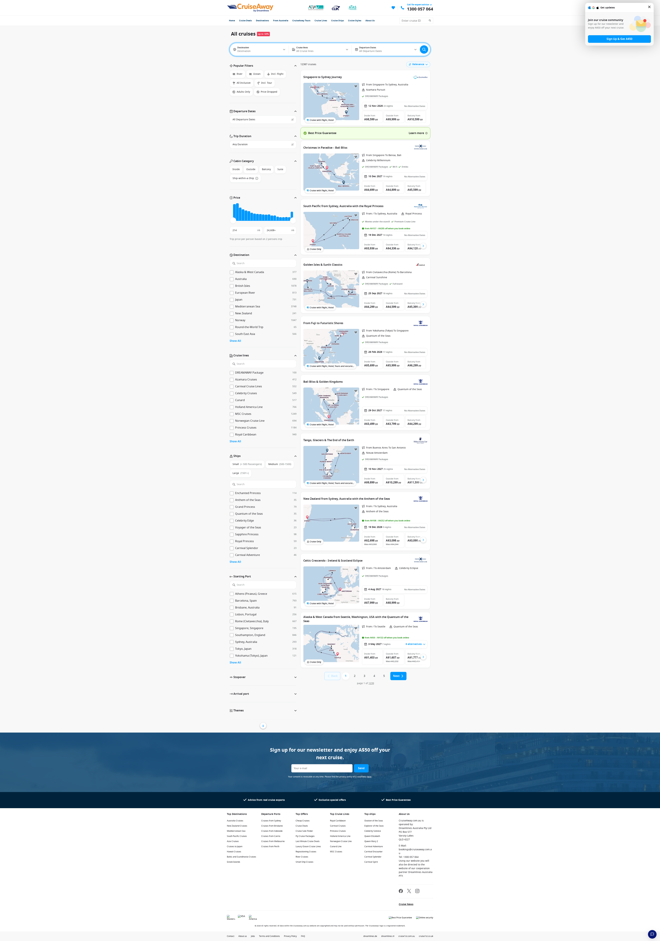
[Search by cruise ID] (431, 20)
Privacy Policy (290, 936)
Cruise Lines (321, 20)
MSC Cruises (336, 851)
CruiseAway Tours (301, 20)
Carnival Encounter (373, 851)
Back (334, 676)
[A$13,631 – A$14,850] (266, 218)
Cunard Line (336, 846)
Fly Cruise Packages (305, 836)
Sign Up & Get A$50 (619, 39)
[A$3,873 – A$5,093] (243, 215)
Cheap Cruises (303, 820)
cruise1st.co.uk (426, 936)
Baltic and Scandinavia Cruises (241, 856)
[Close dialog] (649, 8)
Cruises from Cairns (270, 836)
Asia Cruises (233, 841)
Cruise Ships (337, 20)
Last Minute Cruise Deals (308, 841)
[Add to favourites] (356, 86)
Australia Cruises (235, 820)
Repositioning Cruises (306, 851)
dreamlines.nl (387, 936)
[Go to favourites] (393, 7)
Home (232, 20)
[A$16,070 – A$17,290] (272, 218)
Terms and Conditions (269, 936)
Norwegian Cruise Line (341, 841)
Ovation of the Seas (373, 820)
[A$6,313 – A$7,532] (249, 216)
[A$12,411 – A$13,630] (263, 217)
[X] (409, 891)
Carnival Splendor (372, 856)
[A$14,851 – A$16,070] (269, 217)
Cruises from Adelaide (272, 831)
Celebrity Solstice (372, 831)
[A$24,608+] (292, 216)
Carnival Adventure (373, 846)
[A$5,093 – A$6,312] (246, 215)
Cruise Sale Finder (304, 831)
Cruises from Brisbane (272, 825)
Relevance (418, 64)
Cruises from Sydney (271, 820)
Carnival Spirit (371, 861)
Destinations (262, 20)
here (369, 776)
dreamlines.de (370, 936)
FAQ (303, 936)
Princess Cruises (338, 831)
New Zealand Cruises (237, 825)
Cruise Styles (354, 20)
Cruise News (406, 904)
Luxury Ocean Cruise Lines (308, 846)
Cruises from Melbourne (273, 841)
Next (396, 676)
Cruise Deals (245, 20)
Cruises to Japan (234, 846)
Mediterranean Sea (236, 831)
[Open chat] (652, 934)
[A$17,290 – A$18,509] (274, 218)
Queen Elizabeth (372, 836)
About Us (370, 20)
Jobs (253, 936)
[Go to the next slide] (423, 246)
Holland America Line (340, 836)
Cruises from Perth (270, 846)
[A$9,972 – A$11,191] (257, 217)
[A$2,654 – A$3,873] (240, 214)
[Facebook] (401, 891)
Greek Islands (233, 861)
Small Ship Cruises (304, 861)
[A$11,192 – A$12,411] (260, 217)
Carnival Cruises (338, 825)
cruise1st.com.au (406, 936)
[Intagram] (417, 891)
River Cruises (302, 856)
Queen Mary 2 (371, 841)
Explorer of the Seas (374, 825)
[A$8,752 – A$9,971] (254, 217)
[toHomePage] (250, 7)
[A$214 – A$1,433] (234, 212)
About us (242, 936)
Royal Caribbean (338, 820)
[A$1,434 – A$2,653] (237, 211)
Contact (230, 936)
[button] (263, 66)
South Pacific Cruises (237, 836)
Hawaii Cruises (234, 851)
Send (361, 768)
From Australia (280, 20)
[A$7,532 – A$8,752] (251, 217)
